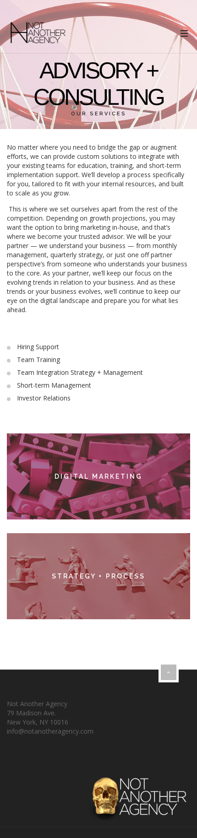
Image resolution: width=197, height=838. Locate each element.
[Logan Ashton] (38, 33)
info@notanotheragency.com (50, 731)
